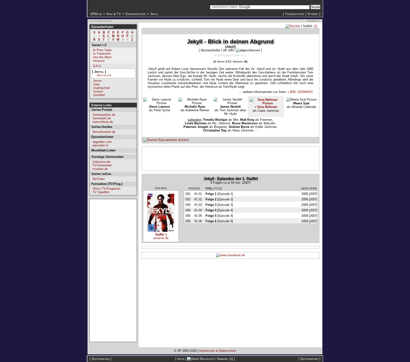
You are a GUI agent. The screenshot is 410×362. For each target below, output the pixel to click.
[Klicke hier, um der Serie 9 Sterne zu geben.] (244, 58)
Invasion (99, 61)
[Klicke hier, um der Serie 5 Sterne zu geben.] (228, 58)
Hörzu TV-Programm (107, 188)
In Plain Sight (102, 50)
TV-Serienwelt (102, 165)
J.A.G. (97, 66)
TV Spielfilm (101, 192)
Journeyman (101, 88)
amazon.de (160, 236)
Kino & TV (114, 14)
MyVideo (99, 179)
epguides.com (102, 142)
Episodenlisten (135, 14)
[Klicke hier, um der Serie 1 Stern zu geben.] (212, 58)
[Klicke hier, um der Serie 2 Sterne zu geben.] (216, 58)
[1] (315, 26)
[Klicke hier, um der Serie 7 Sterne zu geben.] (236, 58)
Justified (99, 95)
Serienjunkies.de (104, 114)
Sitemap (313, 14)
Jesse (97, 80)
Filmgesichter (294, 14)
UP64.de (96, 14)
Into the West (102, 57)
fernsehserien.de (104, 132)
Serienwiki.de (102, 118)
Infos (180, 359)
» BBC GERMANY (300, 92)
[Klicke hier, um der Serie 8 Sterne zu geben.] (240, 58)
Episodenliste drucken (173, 140)
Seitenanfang (101, 359)
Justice (98, 91)
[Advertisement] (113, 270)
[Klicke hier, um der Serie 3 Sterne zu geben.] (220, 58)
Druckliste (207, 359)
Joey (96, 84)
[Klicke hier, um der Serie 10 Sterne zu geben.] (249, 58)
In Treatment (102, 53)
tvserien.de (100, 169)
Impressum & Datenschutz (217, 350)
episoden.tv (100, 145)
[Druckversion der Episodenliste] (293, 26)
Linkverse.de (101, 162)
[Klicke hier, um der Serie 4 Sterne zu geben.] (224, 58)
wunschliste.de (103, 122)
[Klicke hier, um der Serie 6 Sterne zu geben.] (232, 58)
